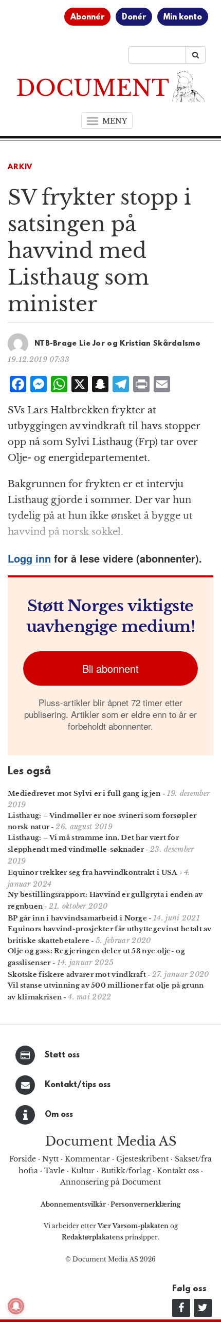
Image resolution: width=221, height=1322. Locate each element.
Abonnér (87, 17)
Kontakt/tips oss (77, 1085)
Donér (134, 17)
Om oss (59, 1114)
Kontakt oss (178, 1170)
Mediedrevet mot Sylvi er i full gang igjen (84, 793)
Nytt (50, 1159)
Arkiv (20, 167)
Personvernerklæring (145, 1204)
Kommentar (87, 1159)
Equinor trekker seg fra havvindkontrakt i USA (93, 872)
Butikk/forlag (126, 1170)
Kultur (83, 1170)
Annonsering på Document (110, 1182)
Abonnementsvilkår (74, 1204)
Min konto (182, 17)
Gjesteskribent (142, 1159)
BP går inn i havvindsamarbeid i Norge (77, 918)
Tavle (54, 1170)
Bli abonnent (110, 668)
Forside (22, 1159)
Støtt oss (62, 1055)
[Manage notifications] (16, 1306)
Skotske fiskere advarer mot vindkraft (77, 974)
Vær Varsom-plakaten (133, 1226)
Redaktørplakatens (92, 1237)
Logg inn (29, 558)
